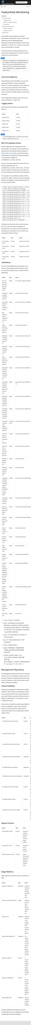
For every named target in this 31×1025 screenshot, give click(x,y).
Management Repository (8, 26)
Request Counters (7, 30)
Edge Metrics (5, 32)
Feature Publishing (7, 28)
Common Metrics (6, 18)
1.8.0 (27, 6)
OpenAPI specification (10, 153)
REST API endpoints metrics (10, 22)
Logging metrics (7, 20)
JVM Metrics (6, 24)
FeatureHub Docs (7, 4)
